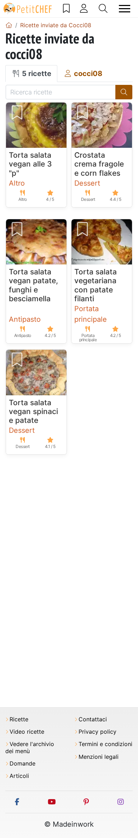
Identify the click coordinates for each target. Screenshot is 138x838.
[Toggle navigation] (124, 9)
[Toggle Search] (103, 8)
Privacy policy (97, 731)
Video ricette (27, 731)
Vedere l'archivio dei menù (29, 747)
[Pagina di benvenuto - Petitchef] (8, 25)
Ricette (19, 719)
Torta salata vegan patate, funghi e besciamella (33, 285)
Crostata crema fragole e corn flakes (99, 164)
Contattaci (93, 719)
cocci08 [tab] (87, 73)
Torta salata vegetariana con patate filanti (95, 285)
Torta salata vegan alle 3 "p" (30, 164)
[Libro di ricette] (66, 8)
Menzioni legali (99, 756)
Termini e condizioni (105, 744)
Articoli (19, 776)
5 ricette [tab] (35, 73)
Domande (22, 763)
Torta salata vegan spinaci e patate (33, 411)
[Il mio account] (84, 8)
